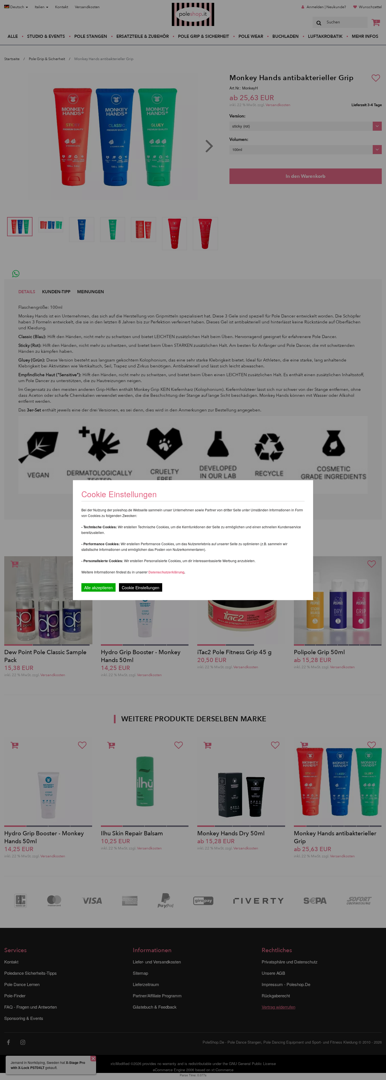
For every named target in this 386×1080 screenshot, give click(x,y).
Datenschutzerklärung (166, 571)
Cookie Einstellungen (140, 587)
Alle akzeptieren (98, 587)
